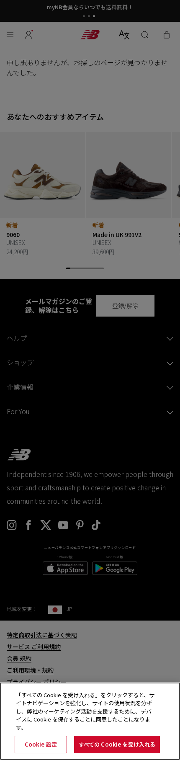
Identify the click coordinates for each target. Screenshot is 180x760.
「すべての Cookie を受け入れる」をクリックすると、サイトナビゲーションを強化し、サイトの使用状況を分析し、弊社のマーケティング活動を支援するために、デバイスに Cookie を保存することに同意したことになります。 (85, 711)
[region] (90, 721)
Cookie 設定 (41, 744)
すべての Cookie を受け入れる (117, 744)
